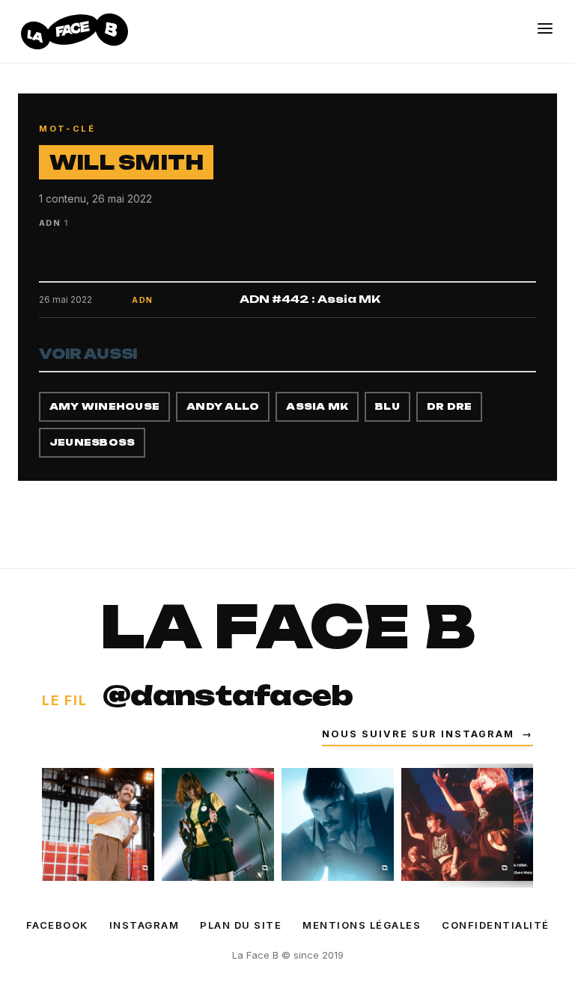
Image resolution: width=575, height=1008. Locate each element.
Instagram (144, 925)
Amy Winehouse (104, 406)
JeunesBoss (92, 442)
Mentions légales (361, 925)
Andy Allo (222, 406)
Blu (387, 406)
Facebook (57, 925)
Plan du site (241, 925)
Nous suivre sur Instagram (427, 734)
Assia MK (317, 406)
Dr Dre (449, 406)
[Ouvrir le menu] (545, 28)
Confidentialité (496, 925)
